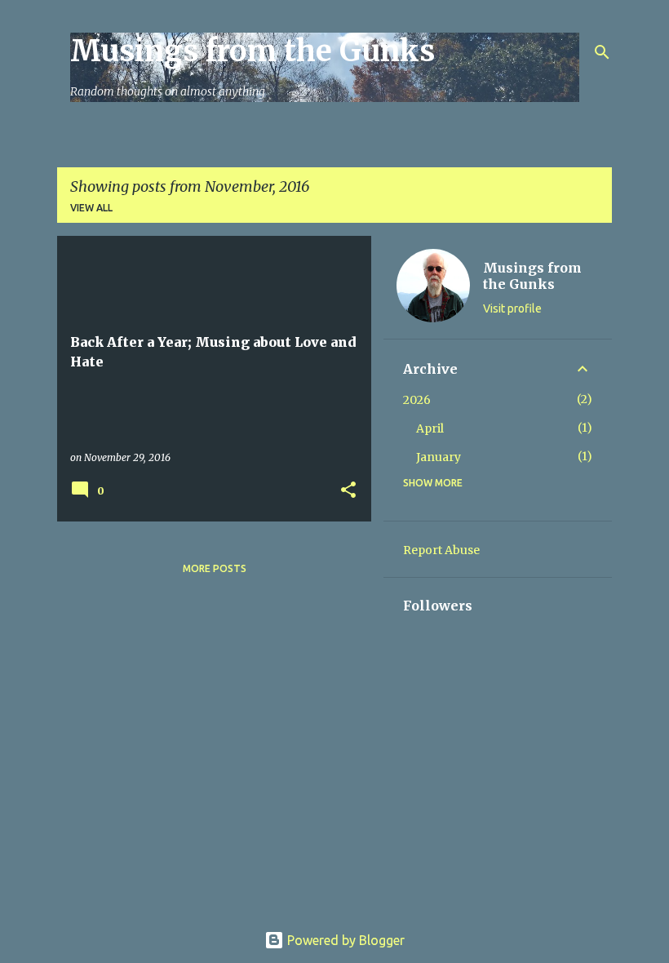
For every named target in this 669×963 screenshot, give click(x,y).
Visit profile (512, 308)
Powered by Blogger (344, 940)
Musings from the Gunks (252, 51)
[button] (348, 491)
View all (91, 207)
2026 (417, 400)
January (438, 457)
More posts (214, 568)
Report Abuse (441, 550)
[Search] (602, 52)
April (430, 428)
